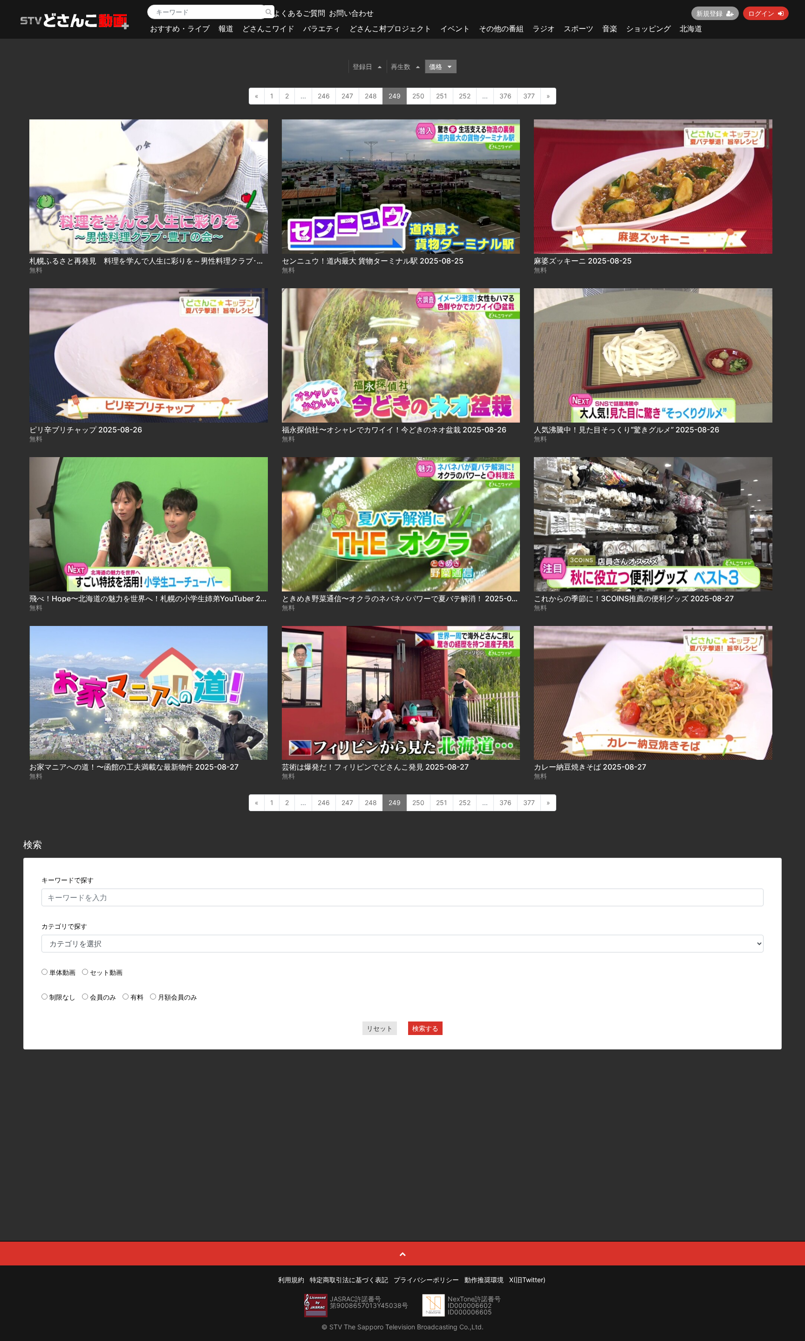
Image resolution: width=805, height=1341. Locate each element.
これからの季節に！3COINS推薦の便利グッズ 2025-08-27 (634, 598)
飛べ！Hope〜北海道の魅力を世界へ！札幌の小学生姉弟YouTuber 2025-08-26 (164, 598)
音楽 (609, 28)
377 (529, 96)
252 (465, 96)
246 (324, 96)
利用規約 (291, 1280)
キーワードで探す (67, 880)
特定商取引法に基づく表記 (349, 1280)
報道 (225, 28)
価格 (435, 66)
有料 (136, 997)
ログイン (761, 13)
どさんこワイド (268, 28)
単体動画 (62, 972)
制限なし (62, 997)
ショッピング (648, 28)
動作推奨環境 (484, 1280)
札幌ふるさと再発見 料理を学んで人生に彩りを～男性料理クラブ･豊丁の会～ (161, 260)
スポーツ (579, 28)
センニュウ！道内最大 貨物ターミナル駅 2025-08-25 (373, 260)
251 (441, 96)
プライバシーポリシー (426, 1280)
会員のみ (103, 997)
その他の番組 (501, 28)
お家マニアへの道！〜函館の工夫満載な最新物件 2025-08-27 (134, 766)
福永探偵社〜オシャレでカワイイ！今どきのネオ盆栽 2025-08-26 (394, 429)
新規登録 (709, 13)
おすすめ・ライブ (180, 28)
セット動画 (106, 972)
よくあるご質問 (299, 13)
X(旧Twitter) (527, 1280)
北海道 (691, 28)
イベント (455, 28)
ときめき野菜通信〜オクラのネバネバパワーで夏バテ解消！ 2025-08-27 (405, 598)
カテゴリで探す (64, 926)
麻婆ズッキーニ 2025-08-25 (583, 260)
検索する (425, 1028)
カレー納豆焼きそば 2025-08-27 (590, 766)
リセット (380, 1028)
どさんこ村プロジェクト (390, 28)
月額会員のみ (177, 997)
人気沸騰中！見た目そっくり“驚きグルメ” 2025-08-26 (626, 429)
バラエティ (322, 28)
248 (371, 96)
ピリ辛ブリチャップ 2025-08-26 (85, 429)
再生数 (400, 66)
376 (505, 96)
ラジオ (543, 28)
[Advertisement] (402, 1124)
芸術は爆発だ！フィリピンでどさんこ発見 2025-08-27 (375, 766)
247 (347, 96)
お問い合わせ (351, 13)
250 (418, 96)
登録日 (362, 66)
